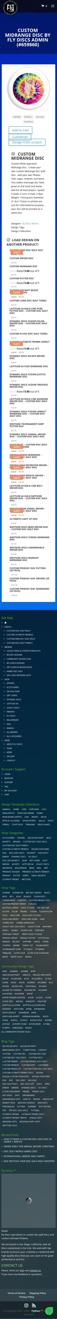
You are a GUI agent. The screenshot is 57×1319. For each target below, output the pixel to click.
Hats (45, 860)
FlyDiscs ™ (37, 1310)
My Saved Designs (16, 663)
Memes (35, 817)
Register (8, 778)
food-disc (18, 986)
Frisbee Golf (38, 1091)
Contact (11, 760)
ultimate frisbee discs (33, 1114)
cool (49, 978)
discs (39, 1084)
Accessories (13, 687)
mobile (14, 930)
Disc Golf (20, 1080)
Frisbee (26, 1091)
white (5, 956)
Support (8, 782)
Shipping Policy (37, 1293)
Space (51, 820)
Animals (6, 809)
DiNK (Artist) (8, 813)
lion (31, 997)
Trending (30, 824)
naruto (31, 1001)
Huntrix (20, 993)
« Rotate (17, 116)
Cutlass (32, 904)
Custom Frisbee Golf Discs (34, 1061)
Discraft (31, 853)
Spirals (6, 824)
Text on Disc (44, 1106)
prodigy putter (27, 938)
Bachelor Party (36, 837)
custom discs (36, 1057)
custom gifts (28, 1065)
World (28, 956)
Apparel (11, 683)
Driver (5, 856)
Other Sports (29, 820)
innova (36, 1099)
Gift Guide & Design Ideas (19, 667)
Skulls (41, 820)
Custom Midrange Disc (27, 156)
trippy (7, 1027)
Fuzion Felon (45, 911)
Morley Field (8, 1102)
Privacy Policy (26, 1296)
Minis (31, 868)
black (47, 892)
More (7, 740)
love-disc (8, 1001)
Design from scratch (27, 142)
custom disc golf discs (37, 1234)
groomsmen (28, 1095)
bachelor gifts (10, 1046)
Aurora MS (18, 892)
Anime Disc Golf (15, 671)
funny (43, 986)
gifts (17, 1095)
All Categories (14, 736)
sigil (6, 1020)
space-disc (37, 1020)
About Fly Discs (14, 744)
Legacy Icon (34, 926)
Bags (48, 837)
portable (39, 930)
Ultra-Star (19, 953)
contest (42, 1050)
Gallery (11, 756)
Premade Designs (11, 871)
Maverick (47, 926)
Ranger (6, 941)
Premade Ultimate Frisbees (36, 871)
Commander (8, 900)
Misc (39, 868)
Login (7, 774)
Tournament (42, 945)
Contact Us (35, 1270)
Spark (45, 941)
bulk (18, 896)
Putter (16, 875)
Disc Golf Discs (16, 853)
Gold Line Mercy (10, 919)
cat (27, 978)
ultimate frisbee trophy (14, 1117)
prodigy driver (9, 938)
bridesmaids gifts (11, 1050)
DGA (9, 724)
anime (25, 971)
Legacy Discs (13, 707)
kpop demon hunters (14, 997)
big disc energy (34, 892)
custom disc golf (37, 1053)
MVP (46, 868)
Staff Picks (17, 824)
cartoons (34, 809)
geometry (31, 990)
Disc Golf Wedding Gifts (19, 675)
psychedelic (10, 1012)
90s (5, 971)
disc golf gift (27, 1084)
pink (29, 1009)
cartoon (17, 978)
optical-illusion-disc (35, 1005)
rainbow (24, 1012)
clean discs (40, 896)
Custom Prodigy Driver (14, 904)
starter (6, 945)
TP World (39, 949)
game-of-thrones (13, 990)
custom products (11, 1069)
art (34, 971)
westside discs (9, 1125)
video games (44, 824)
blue (4, 896)
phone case (26, 930)
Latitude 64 (12, 703)
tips (4, 1110)
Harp (42, 919)
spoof (7, 1024)
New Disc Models (26, 1102)
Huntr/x (8, 993)
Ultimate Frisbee (10, 879)
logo (40, 997)
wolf (29, 1027)
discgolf (32, 1080)
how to (27, 1099)
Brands (17, 841)
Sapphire (26, 941)
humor (43, 990)
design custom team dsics (15, 1076)
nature (42, 1001)
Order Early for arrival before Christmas (29, 1146)
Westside (26, 879)
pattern (19, 1009)
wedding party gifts (29, 1121)
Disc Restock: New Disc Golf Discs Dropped (29, 1161)
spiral (49, 1020)
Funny (40, 813)
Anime (16, 809)
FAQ (6, 786)
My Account (10, 790)
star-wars (35, 1024)
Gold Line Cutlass (31, 915)
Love (26, 817)
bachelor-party (12, 975)
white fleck (16, 956)
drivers (15, 1087)
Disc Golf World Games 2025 (20, 1151)
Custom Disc (19, 1053)
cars (24, 809)
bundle (27, 896)
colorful (38, 978)
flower (42, 982)
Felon (15, 911)
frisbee (23, 911)
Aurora (6, 892)
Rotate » (28, 116)
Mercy (5, 930)
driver (32, 982)
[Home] (5, 622)
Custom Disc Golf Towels (20, 643)
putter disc (44, 938)
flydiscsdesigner (11, 1091)
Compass (21, 900)
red (34, 1012)
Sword (16, 945)
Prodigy (11, 711)
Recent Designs (14, 654)
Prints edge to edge (32, 934)
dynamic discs (28, 1087)
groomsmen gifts (11, 1099)
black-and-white (42, 975)
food (6, 986)
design (39, 1072)
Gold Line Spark (29, 919)
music (44, 817)
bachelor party (28, 1046)
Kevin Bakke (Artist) (12, 817)
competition (29, 1050)
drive (47, 1084)
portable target (10, 934)
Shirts (25, 875)
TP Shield (28, 949)
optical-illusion (12, 1005)
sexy (46, 1016)
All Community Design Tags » (16, 1031)
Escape (5, 911)
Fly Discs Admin (30, 223)
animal (14, 971)
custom (6, 1053)
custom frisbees (10, 1065)
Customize (20, 137)
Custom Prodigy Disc (39, 900)
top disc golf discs (18, 1110)
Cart (6, 794)
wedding (18, 1027)
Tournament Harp (11, 949)
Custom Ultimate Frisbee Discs (18, 1072)
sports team (20, 1024)
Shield (37, 941)
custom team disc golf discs (38, 1069)
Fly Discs (11, 715)
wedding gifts (9, 1121)
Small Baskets (38, 875)
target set (27, 945)
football (31, 986)
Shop (7, 679)
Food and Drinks (25, 813)
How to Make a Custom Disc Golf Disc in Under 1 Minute (28, 1140)
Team (9, 748)
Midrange (7, 868)
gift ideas (7, 1095)
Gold (5, 915)
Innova (10, 728)
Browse (8, 647)
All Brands (12, 732)
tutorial (35, 1110)
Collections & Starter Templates (24, 651)
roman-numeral (32, 1016)
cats (44, 809)
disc (14, 982)
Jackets (15, 864)
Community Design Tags (19, 659)
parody (7, 1009)
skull (15, 1020)
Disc (11, 1080)
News (9, 752)
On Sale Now (13, 691)
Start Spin (40, 117)
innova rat (48, 1099)
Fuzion (33, 911)
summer (32, 1106)
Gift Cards (12, 695)
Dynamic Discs (14, 699)
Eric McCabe (43, 907)
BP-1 (12, 896)
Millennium (12, 720)
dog (22, 982)
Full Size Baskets (10, 860)
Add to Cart (20, 130)
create (7, 627)
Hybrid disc (8, 922)
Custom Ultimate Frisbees (20, 634)
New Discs (43, 1102)
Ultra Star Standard (38, 953)
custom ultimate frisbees (14, 1238)
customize (43, 1065)
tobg (47, 1024)
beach (27, 975)
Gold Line (15, 915)
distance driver (10, 907)
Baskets (6, 841)
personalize (8, 1106)
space (25, 1020)
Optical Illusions (11, 820)
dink (6, 982)
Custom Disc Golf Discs (19, 630)
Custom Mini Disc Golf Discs (21, 638)
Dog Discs (43, 853)
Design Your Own (40, 849)
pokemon (40, 1009)
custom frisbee (10, 1061)
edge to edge (28, 907)
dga (4, 1080)
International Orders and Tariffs (24, 1156)
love (49, 997)
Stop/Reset (28, 121)
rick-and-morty (12, 1016)
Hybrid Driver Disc (25, 922)
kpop (30, 993)
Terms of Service (16, 1293)
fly (51, 982)
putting (21, 1106)
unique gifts (35, 1117)
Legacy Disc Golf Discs (13, 926)
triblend (6, 953)
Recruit (16, 941)
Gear (24, 860)
